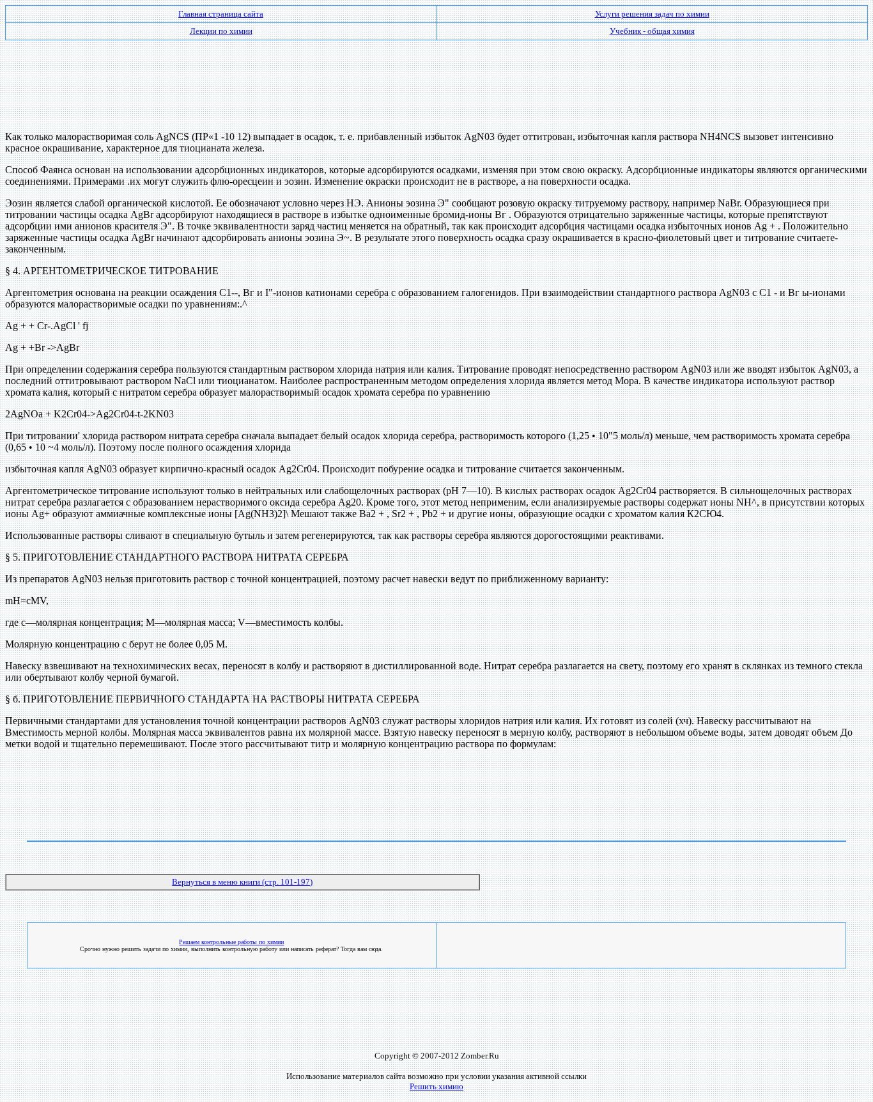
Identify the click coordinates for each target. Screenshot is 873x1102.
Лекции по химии (221, 31)
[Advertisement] (436, 80)
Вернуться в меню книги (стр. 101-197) (242, 882)
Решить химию (436, 1086)
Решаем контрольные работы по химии (231, 941)
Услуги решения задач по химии (652, 14)
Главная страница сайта (220, 14)
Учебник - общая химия (652, 31)
